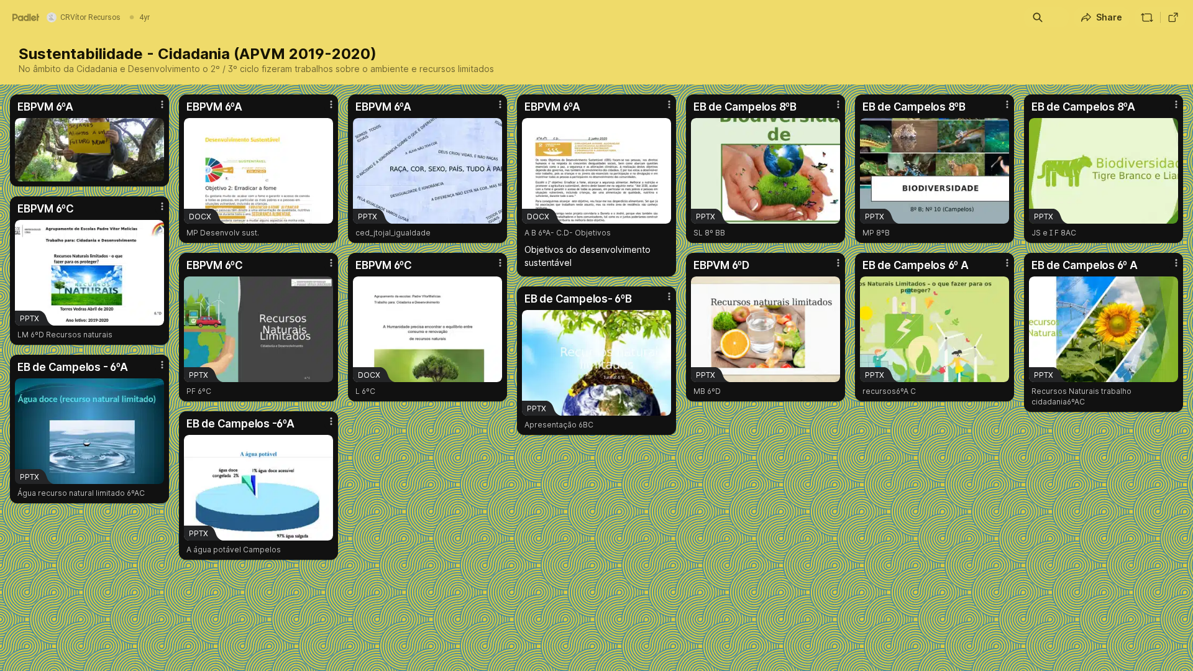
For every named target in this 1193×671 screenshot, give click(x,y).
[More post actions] (162, 104)
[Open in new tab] (1173, 17)
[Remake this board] (1147, 17)
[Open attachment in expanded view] (89, 149)
